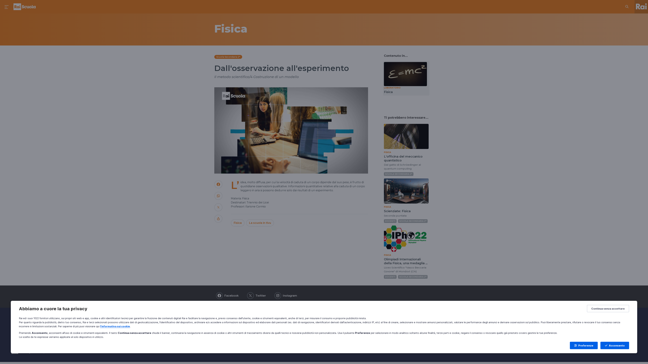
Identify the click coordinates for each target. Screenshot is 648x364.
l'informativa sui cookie (115, 326)
